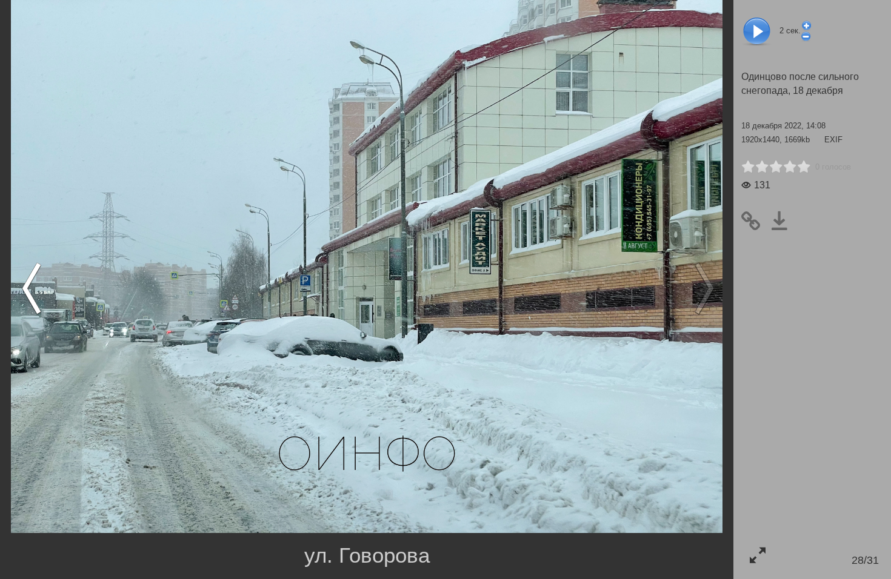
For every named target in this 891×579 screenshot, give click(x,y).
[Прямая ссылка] (755, 221)
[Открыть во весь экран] (757, 555)
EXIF (833, 139)
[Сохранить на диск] (784, 221)
